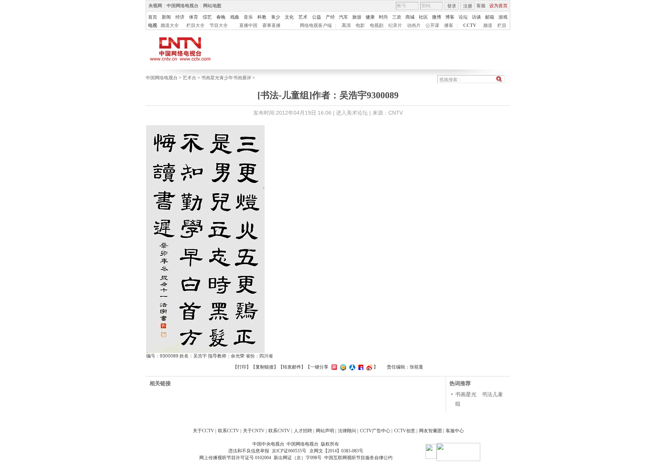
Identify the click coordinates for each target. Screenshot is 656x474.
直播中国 (248, 25)
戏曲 (234, 17)
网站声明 (325, 430)
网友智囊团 (430, 430)
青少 (275, 17)
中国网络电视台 (183, 5)
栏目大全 (195, 25)
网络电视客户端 (316, 25)
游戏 (503, 17)
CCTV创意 (404, 430)
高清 (346, 25)
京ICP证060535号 (289, 451)
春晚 (221, 17)
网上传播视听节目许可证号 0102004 (235, 457)
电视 (152, 25)
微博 (436, 17)
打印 (241, 367)
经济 (179, 17)
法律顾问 (347, 430)
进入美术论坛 (352, 113)
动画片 (414, 25)
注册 (467, 6)
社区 (423, 17)
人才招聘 (303, 430)
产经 (330, 17)
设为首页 (498, 5)
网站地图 (212, 5)
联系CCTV (228, 430)
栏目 (501, 25)
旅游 (356, 17)
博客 (449, 17)
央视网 (155, 5)
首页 (152, 17)
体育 (193, 17)
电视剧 (376, 25)
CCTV (469, 25)
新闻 (166, 17)
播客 (448, 25)
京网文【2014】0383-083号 (336, 451)
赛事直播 (271, 25)
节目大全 (219, 25)
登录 (451, 6)
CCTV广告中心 (375, 430)
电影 (360, 25)
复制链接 (264, 367)
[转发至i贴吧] (359, 367)
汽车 (343, 17)
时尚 (383, 17)
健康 (370, 17)
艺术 (303, 17)
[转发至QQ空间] (342, 367)
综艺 (207, 17)
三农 (396, 17)
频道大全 (170, 25)
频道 (487, 25)
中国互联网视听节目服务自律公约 (358, 457)
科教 (261, 17)
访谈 (476, 17)
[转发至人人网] (351, 367)
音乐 (248, 17)
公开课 (432, 25)
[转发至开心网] (333, 367)
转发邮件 (292, 367)
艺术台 (189, 77)
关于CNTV (254, 430)
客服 (481, 5)
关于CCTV (203, 430)
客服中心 (455, 430)
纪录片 (395, 25)
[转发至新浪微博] (368, 367)
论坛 (463, 17)
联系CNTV (279, 430)
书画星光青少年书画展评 (226, 77)
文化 (289, 17)
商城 (410, 17)
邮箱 (489, 17)
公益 (316, 17)
